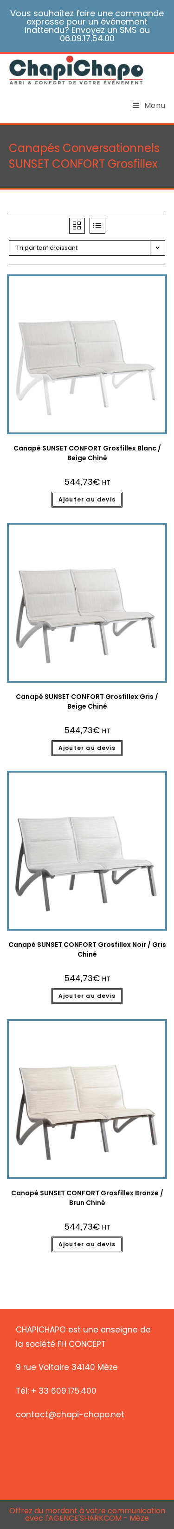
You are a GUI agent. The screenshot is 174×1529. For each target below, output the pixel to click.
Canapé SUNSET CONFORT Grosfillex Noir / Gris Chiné (87, 949)
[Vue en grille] (77, 226)
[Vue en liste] (97, 226)
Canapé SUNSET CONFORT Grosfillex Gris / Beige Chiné (87, 701)
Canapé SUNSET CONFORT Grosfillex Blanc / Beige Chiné (87, 453)
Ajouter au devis (87, 499)
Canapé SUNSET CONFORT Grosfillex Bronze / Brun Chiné (87, 1197)
